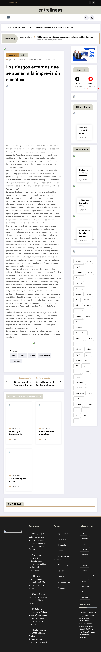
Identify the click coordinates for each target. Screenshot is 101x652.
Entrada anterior (25, 378)
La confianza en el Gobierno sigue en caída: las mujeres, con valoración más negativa (45, 384)
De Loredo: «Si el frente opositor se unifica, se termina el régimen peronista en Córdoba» (21, 384)
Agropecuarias (12, 55)
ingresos (78, 355)
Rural (90, 393)
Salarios (78, 404)
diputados (87, 300)
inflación (89, 349)
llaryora (86, 366)
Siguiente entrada (43, 378)
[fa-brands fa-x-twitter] (93, 2)
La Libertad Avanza (82, 360)
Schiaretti (89, 404)
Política (55, 40)
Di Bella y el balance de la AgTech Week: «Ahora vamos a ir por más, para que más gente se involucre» (17, 433)
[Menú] (8, 18)
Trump (86, 410)
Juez (88, 355)
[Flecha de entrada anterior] (7, 382)
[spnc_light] (91, 17)
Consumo (79, 278)
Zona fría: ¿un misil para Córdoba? (83, 130)
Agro (10, 60)
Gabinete (79, 322)
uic (77, 421)
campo (15, 60)
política (86, 371)
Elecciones (79, 311)
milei (77, 371)
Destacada (35, 40)
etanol (88, 316)
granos (89, 338)
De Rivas (78, 294)
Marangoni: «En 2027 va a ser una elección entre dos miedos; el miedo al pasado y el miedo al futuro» (37, 541)
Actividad (79, 261)
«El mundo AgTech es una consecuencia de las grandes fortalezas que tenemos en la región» (17, 480)
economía (87, 305)
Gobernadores (80, 333)
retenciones (37, 60)
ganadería (79, 327)
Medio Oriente (28, 60)
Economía (42, 40)
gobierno (79, 338)
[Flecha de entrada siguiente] (60, 382)
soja (77, 410)
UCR (77, 415)
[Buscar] (86, 18)
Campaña (79, 272)
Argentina (79, 267)
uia (85, 415)
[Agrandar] (92, 51)
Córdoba (79, 283)
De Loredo (79, 289)
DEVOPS (82, 637)
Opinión (23, 55)
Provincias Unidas (81, 388)
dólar (77, 305)
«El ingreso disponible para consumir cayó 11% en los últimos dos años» (84, 203)
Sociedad (61, 587)
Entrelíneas (16, 428)
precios (78, 377)
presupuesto (80, 382)
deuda (89, 294)
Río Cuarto (79, 399)
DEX (77, 300)
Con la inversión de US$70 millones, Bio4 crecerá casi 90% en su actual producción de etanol (47, 433)
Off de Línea (63, 565)
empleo (78, 316)
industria (78, 349)
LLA (77, 366)
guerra (20, 60)
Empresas (49, 40)
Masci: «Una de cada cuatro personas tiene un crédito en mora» (84, 233)
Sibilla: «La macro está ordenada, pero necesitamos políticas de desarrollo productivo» (84, 173)
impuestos (79, 344)
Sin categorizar (64, 582)
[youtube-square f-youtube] (90, 2)
